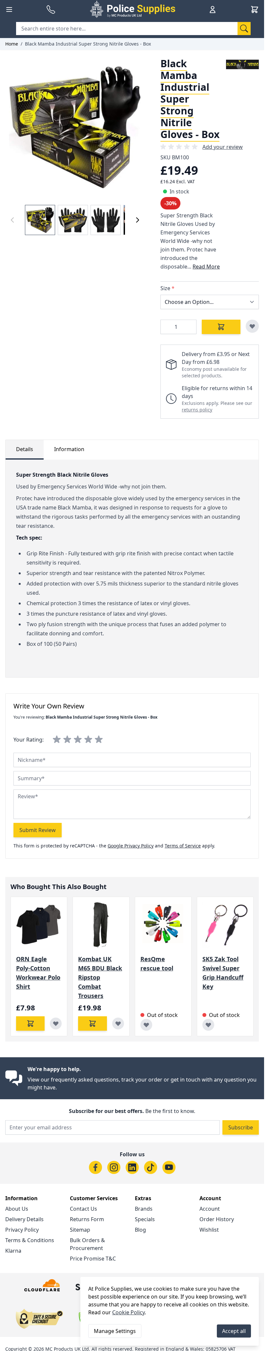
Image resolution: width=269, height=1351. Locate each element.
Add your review (222, 146)
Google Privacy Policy (131, 846)
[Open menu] (9, 9)
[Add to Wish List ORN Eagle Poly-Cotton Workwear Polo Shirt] (56, 1023)
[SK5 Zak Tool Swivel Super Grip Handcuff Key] (225, 925)
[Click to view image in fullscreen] (75, 127)
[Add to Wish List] (252, 326)
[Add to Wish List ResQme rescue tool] (146, 1025)
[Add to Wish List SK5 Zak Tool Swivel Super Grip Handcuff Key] (208, 1025)
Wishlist (209, 1229)
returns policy (197, 410)
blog (140, 1229)
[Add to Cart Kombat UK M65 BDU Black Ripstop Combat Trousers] (92, 1023)
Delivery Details (24, 1219)
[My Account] (212, 9)
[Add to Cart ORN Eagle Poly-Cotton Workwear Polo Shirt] (30, 1023)
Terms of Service (183, 846)
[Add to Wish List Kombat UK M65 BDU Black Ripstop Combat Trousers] (118, 1023)
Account (209, 1208)
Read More (206, 266)
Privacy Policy (22, 1229)
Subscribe (240, 1127)
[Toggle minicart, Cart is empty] (254, 9)
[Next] (137, 220)
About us (16, 1208)
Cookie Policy (128, 1312)
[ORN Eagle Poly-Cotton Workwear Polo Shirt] (39, 925)
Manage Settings (115, 1331)
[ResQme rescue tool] (163, 925)
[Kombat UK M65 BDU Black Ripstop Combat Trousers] (101, 925)
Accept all (234, 1331)
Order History (216, 1219)
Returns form (87, 1219)
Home (11, 44)
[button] (180, 147)
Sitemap (80, 1229)
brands (144, 1208)
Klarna (13, 1250)
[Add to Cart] (221, 327)
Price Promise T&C (93, 1258)
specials (145, 1219)
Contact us (83, 1208)
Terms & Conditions (29, 1240)
